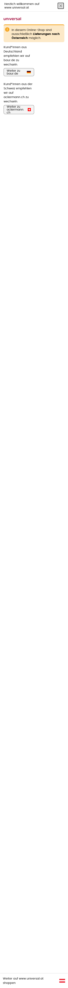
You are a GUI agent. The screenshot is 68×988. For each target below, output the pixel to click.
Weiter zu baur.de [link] (13, 72)
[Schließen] (61, 6)
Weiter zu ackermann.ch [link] (15, 109)
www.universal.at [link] (31, 978)
